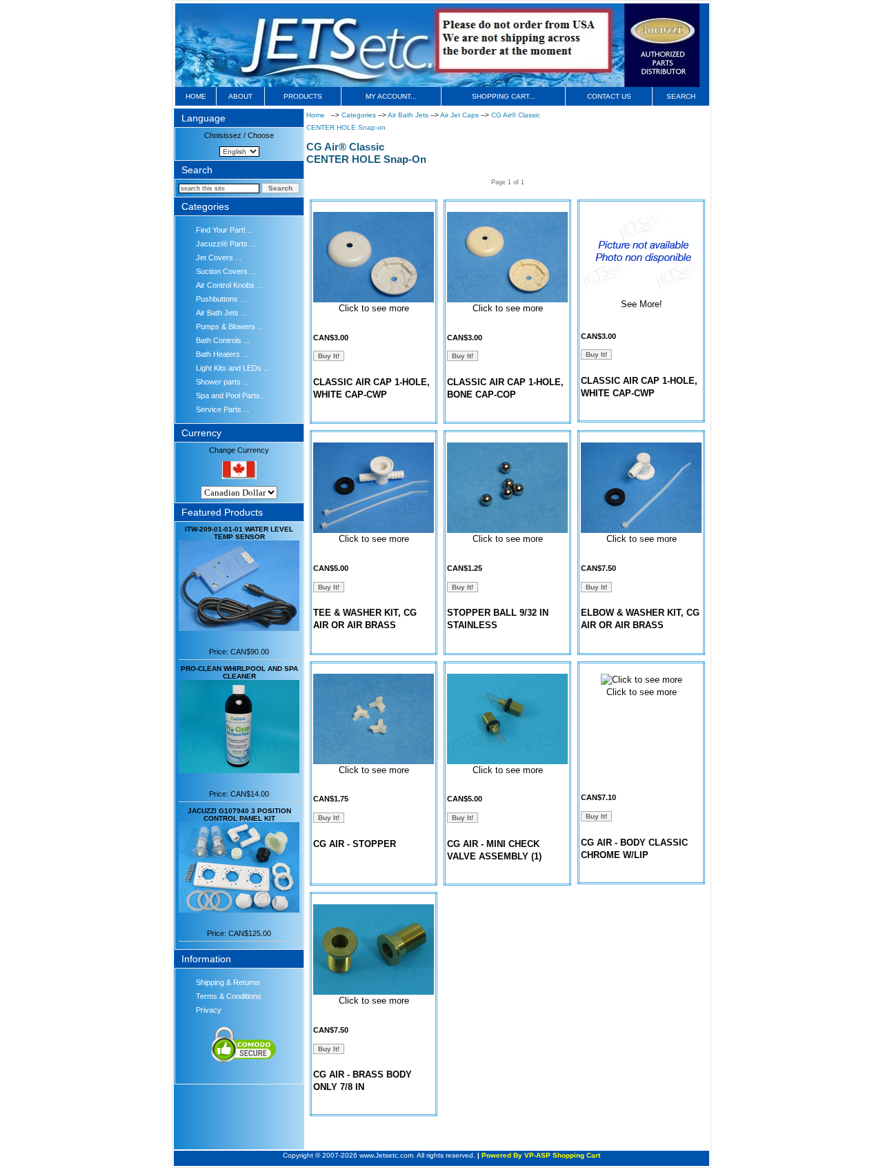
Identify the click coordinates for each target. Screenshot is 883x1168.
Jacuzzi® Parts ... (226, 244)
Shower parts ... (222, 382)
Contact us (609, 96)
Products (303, 96)
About (240, 96)
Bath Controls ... (223, 340)
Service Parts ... (223, 409)
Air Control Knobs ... (229, 285)
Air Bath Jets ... (221, 313)
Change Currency (239, 450)
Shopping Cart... (503, 96)
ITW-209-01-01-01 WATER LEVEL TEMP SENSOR (239, 533)
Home (196, 96)
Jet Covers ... (218, 257)
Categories (359, 115)
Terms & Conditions (228, 996)
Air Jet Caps (460, 115)
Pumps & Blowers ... (230, 326)
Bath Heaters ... (222, 354)
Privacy (208, 1010)
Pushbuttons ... (221, 299)
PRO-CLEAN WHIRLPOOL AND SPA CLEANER (239, 672)
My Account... (391, 96)
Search (680, 96)
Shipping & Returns (228, 982)
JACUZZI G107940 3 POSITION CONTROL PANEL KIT (239, 814)
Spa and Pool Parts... (231, 395)
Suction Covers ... (226, 271)
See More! (641, 304)
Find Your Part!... (224, 230)
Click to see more (374, 308)
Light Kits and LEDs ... (233, 368)
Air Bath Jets (409, 115)
